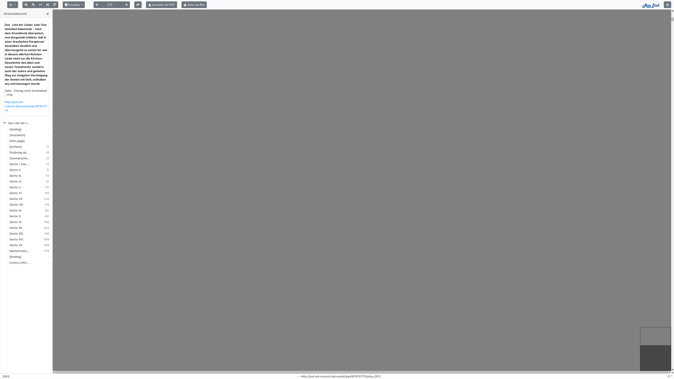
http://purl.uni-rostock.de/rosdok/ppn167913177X (26, 106)
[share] (138, 4)
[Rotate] (54, 4)
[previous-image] (97, 4)
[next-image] (126, 4)
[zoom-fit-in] (47, 4)
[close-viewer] (667, 4)
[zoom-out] (33, 4)
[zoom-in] (26, 4)
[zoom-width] (40, 4)
